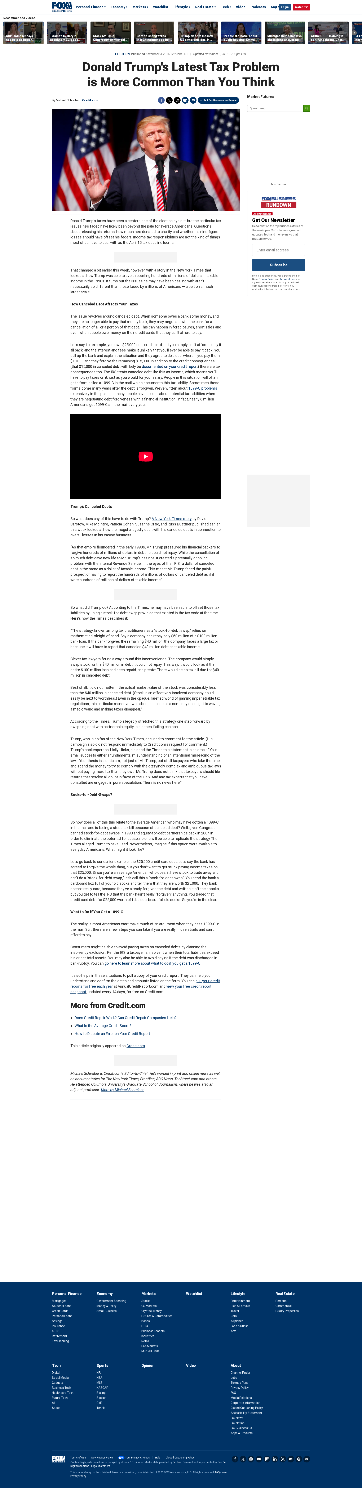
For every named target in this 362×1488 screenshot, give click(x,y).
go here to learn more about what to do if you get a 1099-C (152, 963)
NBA (99, 1377)
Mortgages (59, 1301)
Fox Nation (237, 1423)
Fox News (237, 1418)
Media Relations (241, 1397)
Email (193, 100)
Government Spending (111, 1301)
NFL (99, 1372)
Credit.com (90, 100)
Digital (56, 1372)
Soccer (101, 1397)
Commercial (283, 1306)
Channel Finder (240, 1372)
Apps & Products (242, 1433)
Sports (102, 1365)
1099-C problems (202, 388)
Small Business (107, 1311)
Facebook (161, 100)
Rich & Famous (240, 1306)
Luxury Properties (287, 1311)
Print (185, 100)
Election (122, 54)
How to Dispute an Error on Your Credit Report (112, 1033)
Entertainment (240, 1301)
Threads (177, 100)
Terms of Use (287, 279)
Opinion (148, 1365)
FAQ (233, 1392)
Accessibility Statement (246, 1413)
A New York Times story (172, 518)
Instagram (251, 1459)
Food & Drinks (239, 1326)
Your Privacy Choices (137, 1457)
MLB (99, 1382)
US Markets (149, 1306)
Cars (234, 1316)
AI (53, 1402)
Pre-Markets (149, 1346)
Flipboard (267, 1459)
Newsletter (290, 1459)
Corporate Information (245, 1402)
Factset (177, 1462)
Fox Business (62, 7)
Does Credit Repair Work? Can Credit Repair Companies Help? (126, 1018)
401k (55, 1331)
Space (56, 1407)
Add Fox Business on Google (220, 100)
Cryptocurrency (151, 1311)
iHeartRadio (306, 1459)
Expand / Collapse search (274, 7)
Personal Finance (89, 7)
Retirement (59, 1336)
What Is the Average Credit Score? (103, 1025)
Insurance (58, 1326)
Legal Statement (100, 1466)
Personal (281, 1301)
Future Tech (60, 1397)
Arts (233, 1331)
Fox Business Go (241, 1428)
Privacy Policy (266, 279)
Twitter (169, 100)
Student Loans (61, 1306)
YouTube (259, 1459)
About (236, 1365)
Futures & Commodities (156, 1316)
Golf (99, 1402)
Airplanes (237, 1321)
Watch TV (301, 7)
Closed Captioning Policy (247, 1407)
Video (241, 7)
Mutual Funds (150, 1351)
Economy (118, 7)
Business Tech (61, 1387)
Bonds (145, 1321)
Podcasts (258, 7)
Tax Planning (60, 1341)
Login (285, 7)
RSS (282, 1459)
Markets (139, 7)
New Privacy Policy (102, 1457)
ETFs (144, 1326)
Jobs (234, 1377)
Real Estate (204, 7)
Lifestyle (180, 7)
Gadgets (57, 1382)
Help (157, 1457)
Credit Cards (60, 1311)
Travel (235, 1311)
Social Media (60, 1377)
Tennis (101, 1407)
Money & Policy (106, 1306)
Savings (57, 1321)
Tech (225, 7)
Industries (147, 1336)
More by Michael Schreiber (122, 1090)
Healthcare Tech (63, 1392)
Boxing (101, 1392)
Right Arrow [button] (354, 32)
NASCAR (102, 1387)
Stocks (145, 1301)
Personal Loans (62, 1316)
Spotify (298, 1459)
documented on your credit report (170, 366)
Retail (145, 1341)
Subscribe (278, 265)
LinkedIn (275, 1459)
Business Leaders (153, 1331)
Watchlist (160, 7)
